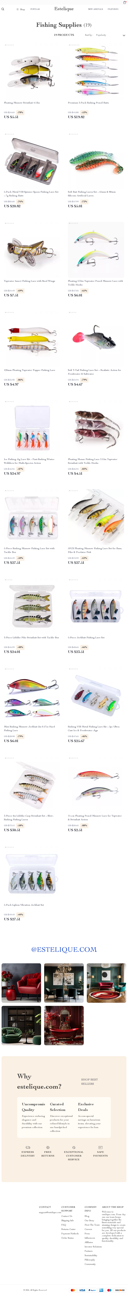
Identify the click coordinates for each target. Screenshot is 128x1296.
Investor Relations (93, 1247)
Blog (87, 1216)
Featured (113, 9)
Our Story (89, 1221)
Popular (35, 9)
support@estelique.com (50, 1213)
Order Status (67, 1238)
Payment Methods (70, 1234)
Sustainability (91, 1256)
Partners (89, 1251)
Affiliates (89, 1242)
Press (87, 1234)
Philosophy (90, 1260)
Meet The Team (92, 1225)
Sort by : (89, 35)
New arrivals (95, 9)
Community (90, 1264)
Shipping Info (67, 1221)
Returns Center (68, 1229)
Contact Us (66, 1216)
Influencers (90, 1238)
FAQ (63, 1225)
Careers (88, 1229)
